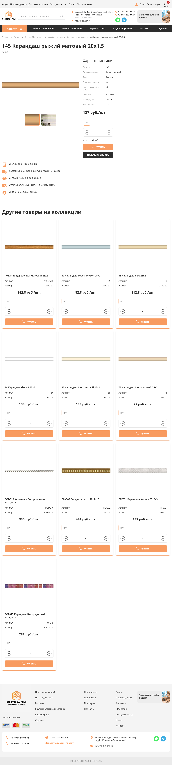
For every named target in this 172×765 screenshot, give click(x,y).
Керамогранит (97, 28)
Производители (18, 4)
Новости (120, 720)
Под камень (90, 697)
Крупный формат (122, 28)
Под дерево (90, 703)
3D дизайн (121, 708)
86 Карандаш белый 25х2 (20, 387)
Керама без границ (54, 37)
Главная (6, 37)
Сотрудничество (58, 4)
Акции (5, 4)
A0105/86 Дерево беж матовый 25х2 (26, 275)
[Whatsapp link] (117, 19)
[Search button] (61, 16)
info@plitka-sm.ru (82, 21)
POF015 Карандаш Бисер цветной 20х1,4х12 (25, 616)
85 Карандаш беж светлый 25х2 (81, 387)
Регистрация (153, 4)
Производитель (124, 697)
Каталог (17, 37)
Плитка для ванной (43, 28)
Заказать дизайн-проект (59, 742)
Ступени (162, 28)
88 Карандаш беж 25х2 (132, 275)
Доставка (121, 703)
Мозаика (145, 28)
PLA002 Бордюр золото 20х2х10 (80, 499)
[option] (40, 85)
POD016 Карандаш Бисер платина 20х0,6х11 (25, 501)
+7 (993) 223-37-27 (126, 14)
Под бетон (89, 708)
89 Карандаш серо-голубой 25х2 (81, 275)
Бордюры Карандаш (76, 37)
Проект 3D (74, 4)
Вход (142, 4)
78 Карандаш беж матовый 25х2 (138, 387)
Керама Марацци (33, 37)
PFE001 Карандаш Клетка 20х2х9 (138, 499)
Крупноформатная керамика (50, 708)
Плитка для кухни (72, 28)
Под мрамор (90, 692)
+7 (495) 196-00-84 (126, 11)
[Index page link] (8, 16)
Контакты (87, 4)
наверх (162, 738)
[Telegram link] (124, 19)
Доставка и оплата (38, 4)
